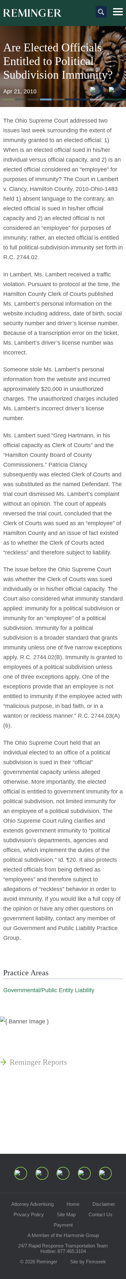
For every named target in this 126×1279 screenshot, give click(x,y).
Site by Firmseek (88, 1261)
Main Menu (118, 11)
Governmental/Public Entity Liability (48, 990)
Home (73, 1204)
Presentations (30, 1077)
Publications (29, 1046)
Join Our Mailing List (44, 1133)
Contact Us (100, 1214)
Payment (63, 1225)
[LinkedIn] (42, 1173)
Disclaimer (103, 1204)
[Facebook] (84, 1173)
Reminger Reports (38, 1062)
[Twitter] (63, 1173)
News (18, 1031)
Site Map (66, 1214)
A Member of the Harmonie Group (63, 1235)
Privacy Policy (29, 1214)
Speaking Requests (39, 1118)
